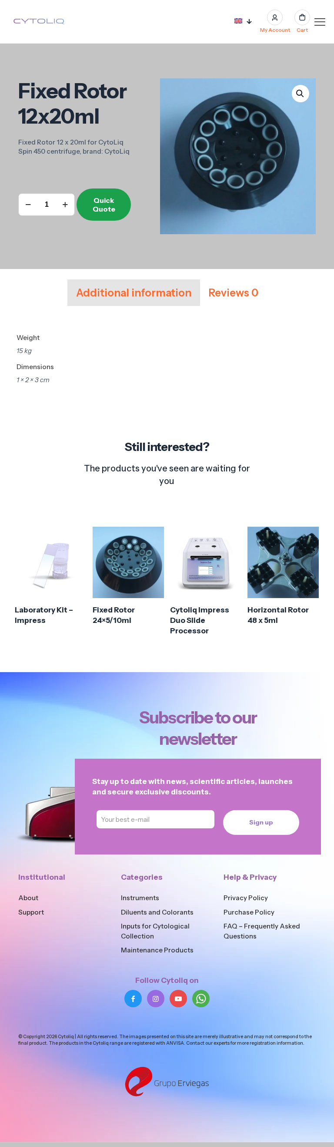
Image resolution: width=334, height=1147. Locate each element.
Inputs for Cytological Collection (155, 931)
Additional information (133, 292)
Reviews (233, 292)
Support (31, 912)
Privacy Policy (246, 898)
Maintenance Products (157, 950)
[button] (300, 93)
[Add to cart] (74, 539)
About (28, 898)
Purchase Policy (249, 912)
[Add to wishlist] (74, 576)
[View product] (74, 557)
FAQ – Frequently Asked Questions (262, 931)
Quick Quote (104, 204)
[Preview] (74, 595)
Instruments (140, 898)
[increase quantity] (65, 204)
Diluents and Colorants (157, 912)
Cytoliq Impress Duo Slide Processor (199, 620)
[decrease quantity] (28, 204)
